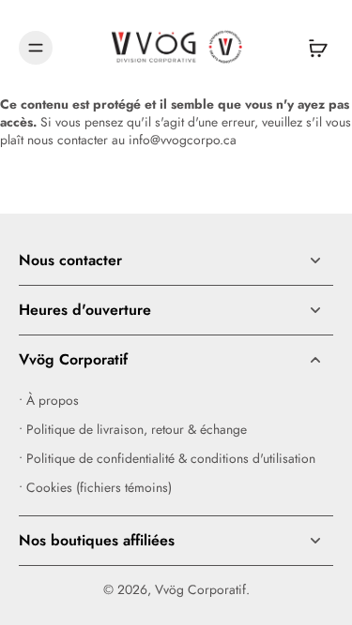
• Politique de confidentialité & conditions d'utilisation (167, 459)
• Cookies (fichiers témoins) (95, 488)
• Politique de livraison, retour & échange (133, 430)
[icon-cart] (312, 48)
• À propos (49, 400)
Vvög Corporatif (200, 589)
